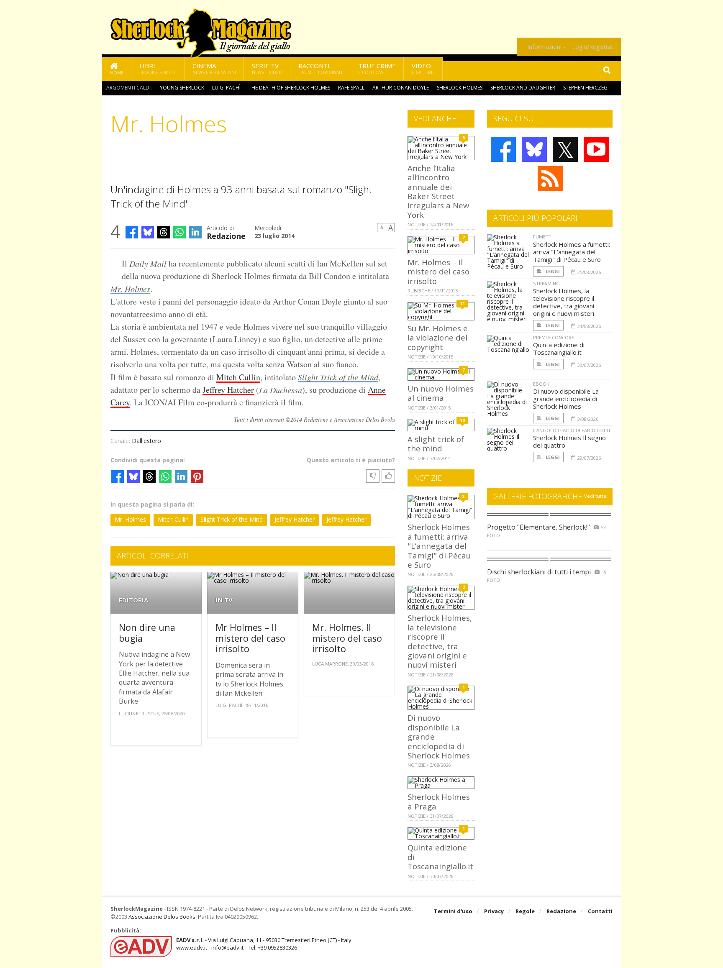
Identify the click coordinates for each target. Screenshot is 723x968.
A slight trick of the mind (436, 443)
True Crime (377, 68)
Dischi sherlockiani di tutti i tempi (539, 571)
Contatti (600, 911)
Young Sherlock (182, 87)
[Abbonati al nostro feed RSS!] (550, 178)
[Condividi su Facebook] (132, 232)
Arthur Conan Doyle (400, 87)
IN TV (224, 600)
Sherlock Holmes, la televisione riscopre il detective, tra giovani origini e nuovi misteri (440, 641)
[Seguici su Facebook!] (503, 149)
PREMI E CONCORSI (554, 337)
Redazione (226, 235)
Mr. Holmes (130, 288)
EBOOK (541, 384)
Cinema (214, 68)
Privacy (494, 911)
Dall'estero (146, 441)
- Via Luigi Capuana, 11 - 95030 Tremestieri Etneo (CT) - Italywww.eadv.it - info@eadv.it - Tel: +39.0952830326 (263, 943)
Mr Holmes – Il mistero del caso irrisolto (250, 638)
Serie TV (267, 68)
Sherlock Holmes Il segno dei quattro (569, 441)
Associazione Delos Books (161, 916)
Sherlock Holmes (459, 87)
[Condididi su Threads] (163, 232)
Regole (525, 911)
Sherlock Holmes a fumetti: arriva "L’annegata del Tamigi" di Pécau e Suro (439, 546)
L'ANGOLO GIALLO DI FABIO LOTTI (571, 430)
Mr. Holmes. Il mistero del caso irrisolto (347, 638)
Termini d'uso (453, 911)
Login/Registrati (593, 47)
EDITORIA (133, 600)
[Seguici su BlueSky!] (534, 149)
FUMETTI (543, 236)
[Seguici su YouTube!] (596, 149)
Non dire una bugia (147, 632)
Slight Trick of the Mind (338, 376)
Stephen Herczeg (585, 87)
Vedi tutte (595, 496)
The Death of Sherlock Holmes (289, 87)
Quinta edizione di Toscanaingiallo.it (559, 348)
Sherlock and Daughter (522, 87)
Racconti (320, 68)
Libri (158, 68)
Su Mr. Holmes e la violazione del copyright (438, 337)
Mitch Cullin (238, 377)
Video (423, 68)
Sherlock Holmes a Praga (439, 801)
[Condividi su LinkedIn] (195, 232)
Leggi (552, 271)
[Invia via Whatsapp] (179, 232)
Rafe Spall (351, 87)
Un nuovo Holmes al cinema (441, 393)
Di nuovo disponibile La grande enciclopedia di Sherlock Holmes (566, 398)
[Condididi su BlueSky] (148, 232)
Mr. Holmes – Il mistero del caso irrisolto (438, 271)
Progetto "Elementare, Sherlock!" (538, 527)
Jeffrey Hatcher (228, 389)
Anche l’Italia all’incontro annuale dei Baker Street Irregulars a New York (438, 191)
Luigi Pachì (226, 87)
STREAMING (546, 283)
